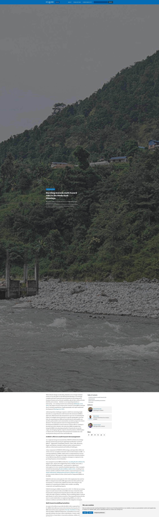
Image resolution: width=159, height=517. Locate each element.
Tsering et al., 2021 (59, 409)
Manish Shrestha (52, 206)
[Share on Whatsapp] (104, 435)
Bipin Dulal (61, 206)
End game (90, 402)
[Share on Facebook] (88, 435)
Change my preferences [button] (99, 512)
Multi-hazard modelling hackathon (96, 400)
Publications (77, 2)
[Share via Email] (95, 435)
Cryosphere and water (50, 189)
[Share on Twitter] (92, 435)
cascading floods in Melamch (76, 462)
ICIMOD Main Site (87, 2)
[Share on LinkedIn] (98, 435)
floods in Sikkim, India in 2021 (67, 469)
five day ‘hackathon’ (70, 510)
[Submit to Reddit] (101, 435)
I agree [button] (84, 512)
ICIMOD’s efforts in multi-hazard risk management (97, 398)
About (70, 2)
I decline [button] (90, 512)
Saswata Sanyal (70, 206)
